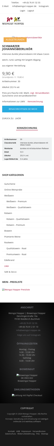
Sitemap (44, 434)
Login (22, 10)
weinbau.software (33, 421)
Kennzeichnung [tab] (27, 128)
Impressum (26, 431)
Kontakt (11, 431)
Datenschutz (10, 434)
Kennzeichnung (35, 101)
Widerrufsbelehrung (26, 434)
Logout (31, 10)
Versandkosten (39, 431)
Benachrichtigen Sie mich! (23, 109)
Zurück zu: (11, 118)
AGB (18, 431)
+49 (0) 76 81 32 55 (31, 2)
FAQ (38, 434)
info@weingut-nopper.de (24, 6)
